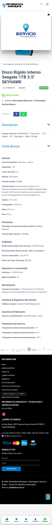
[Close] (48, 14)
